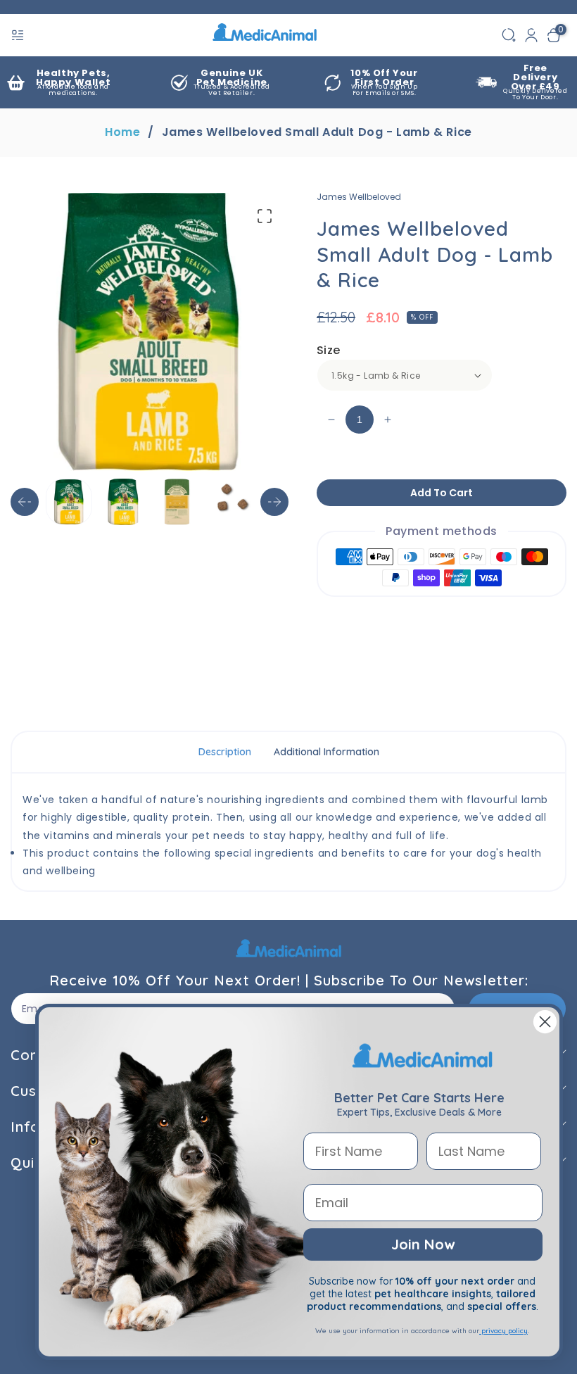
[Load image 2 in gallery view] (123, 502)
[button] (19, 35)
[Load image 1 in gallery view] (69, 502)
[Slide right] (274, 502)
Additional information (326, 751)
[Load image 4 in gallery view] (231, 502)
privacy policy (503, 1330)
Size (329, 350)
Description (224, 751)
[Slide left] (25, 502)
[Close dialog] (545, 1021)
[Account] (531, 35)
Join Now (423, 1244)
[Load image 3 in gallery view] (177, 502)
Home (122, 132)
